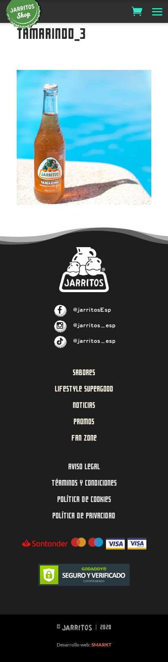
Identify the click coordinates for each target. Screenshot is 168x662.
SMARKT (101, 645)
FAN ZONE (84, 438)
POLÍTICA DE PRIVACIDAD (83, 515)
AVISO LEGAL (84, 466)
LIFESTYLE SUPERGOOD (84, 389)
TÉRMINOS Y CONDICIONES (84, 483)
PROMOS (83, 421)
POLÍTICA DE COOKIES (84, 499)
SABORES (84, 372)
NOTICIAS (84, 405)
